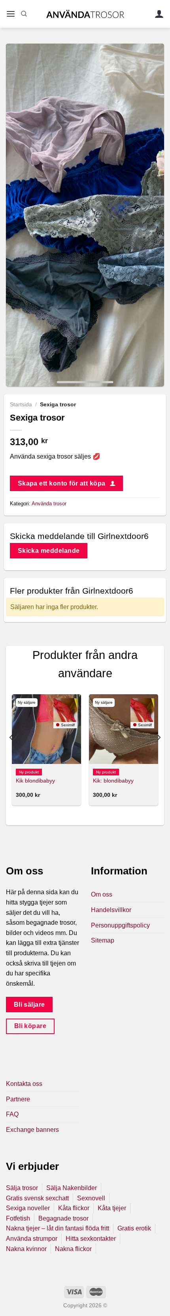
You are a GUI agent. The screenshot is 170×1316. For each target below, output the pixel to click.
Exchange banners (32, 1129)
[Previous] (11, 752)
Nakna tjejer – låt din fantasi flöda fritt (57, 1228)
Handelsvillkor (111, 910)
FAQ (12, 1114)
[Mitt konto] (159, 14)
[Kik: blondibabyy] (123, 729)
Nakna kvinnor (26, 1249)
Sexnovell (91, 1198)
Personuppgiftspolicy (120, 925)
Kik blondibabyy (35, 781)
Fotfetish (18, 1218)
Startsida (21, 405)
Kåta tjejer (112, 1208)
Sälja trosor (22, 1188)
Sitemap (102, 940)
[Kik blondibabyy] (46, 729)
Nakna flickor (73, 1249)
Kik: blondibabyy (113, 781)
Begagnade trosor (63, 1218)
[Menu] (10, 14)
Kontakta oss (24, 1083)
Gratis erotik (134, 1228)
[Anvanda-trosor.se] (85, 14)
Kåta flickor (73, 1208)
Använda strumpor (31, 1238)
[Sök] (24, 13)
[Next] (158, 752)
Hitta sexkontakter (91, 1238)
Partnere (18, 1099)
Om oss (101, 894)
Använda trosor (49, 504)
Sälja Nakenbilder (71, 1188)
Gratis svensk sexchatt (37, 1198)
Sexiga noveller (28, 1208)
